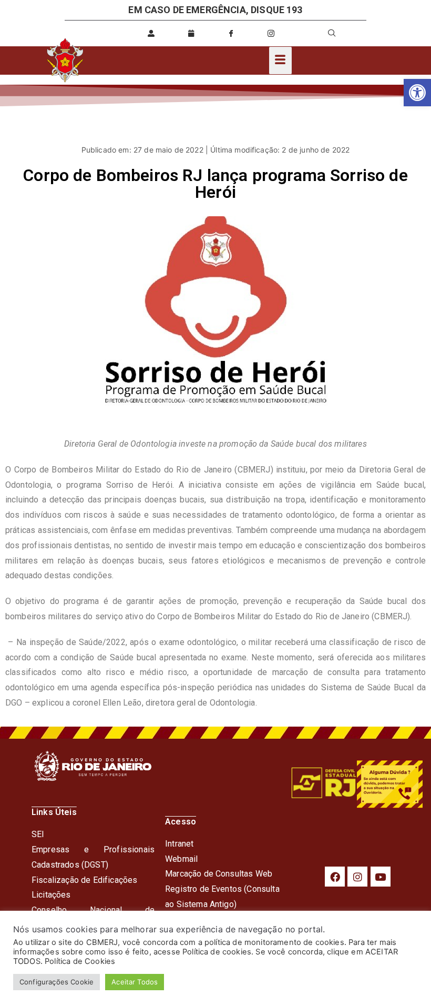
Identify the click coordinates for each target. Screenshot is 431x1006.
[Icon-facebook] (231, 33)
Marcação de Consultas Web (218, 874)
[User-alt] (151, 33)
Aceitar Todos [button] (134, 982)
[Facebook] (335, 877)
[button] (417, 92)
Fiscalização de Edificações (84, 880)
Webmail (181, 859)
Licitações (51, 895)
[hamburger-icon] (280, 60)
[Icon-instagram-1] (271, 33)
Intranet (179, 844)
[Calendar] (191, 33)
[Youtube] (381, 877)
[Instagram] (357, 877)
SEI (38, 834)
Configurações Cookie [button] (56, 982)
